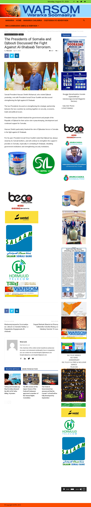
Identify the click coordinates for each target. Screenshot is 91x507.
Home (6, 31)
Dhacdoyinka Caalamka (17, 31)
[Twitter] (81, 1)
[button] (84, 20)
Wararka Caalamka (32, 20)
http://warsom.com (25, 345)
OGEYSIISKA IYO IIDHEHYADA (56, 20)
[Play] (64, 489)
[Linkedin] (77, 1)
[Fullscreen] (84, 489)
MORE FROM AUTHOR (30, 369)
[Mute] (81, 489)
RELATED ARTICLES (13, 369)
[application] (74, 478)
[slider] (72, 489)
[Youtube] (85, 1)
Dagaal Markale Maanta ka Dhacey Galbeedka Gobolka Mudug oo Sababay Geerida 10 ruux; (45, 326)
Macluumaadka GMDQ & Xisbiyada (21, 26)
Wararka (9, 20)
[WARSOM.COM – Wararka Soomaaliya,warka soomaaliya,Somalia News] (45, 10)
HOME (18, 20)
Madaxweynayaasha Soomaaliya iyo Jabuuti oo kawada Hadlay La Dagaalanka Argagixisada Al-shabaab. (16, 327)
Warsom (9, 50)
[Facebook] (74, 1)
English (21, 34)
